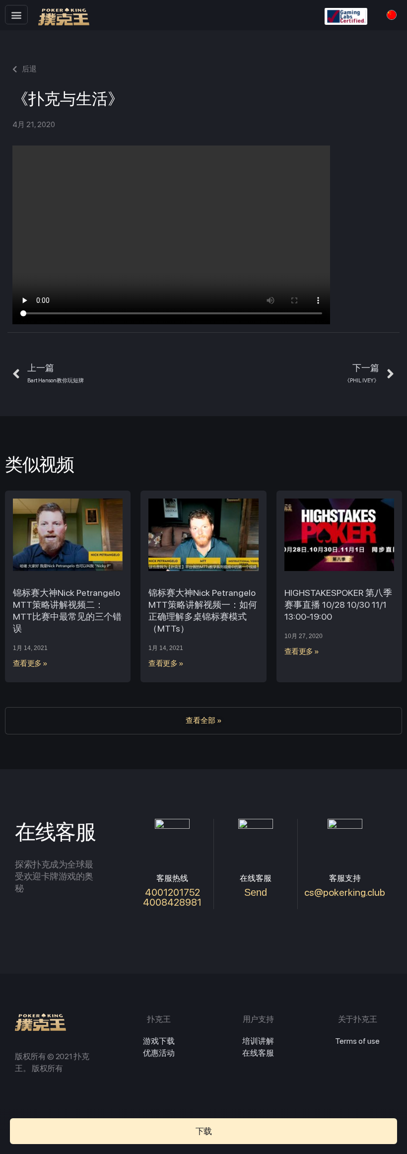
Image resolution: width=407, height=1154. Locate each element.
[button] (16, 14)
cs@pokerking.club (344, 892)
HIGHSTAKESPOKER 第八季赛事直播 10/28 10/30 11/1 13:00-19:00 (338, 604)
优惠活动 (159, 1053)
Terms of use (357, 1041)
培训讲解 (258, 1041)
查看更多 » (30, 663)
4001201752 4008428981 (172, 897)
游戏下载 (159, 1041)
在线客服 (258, 1053)
